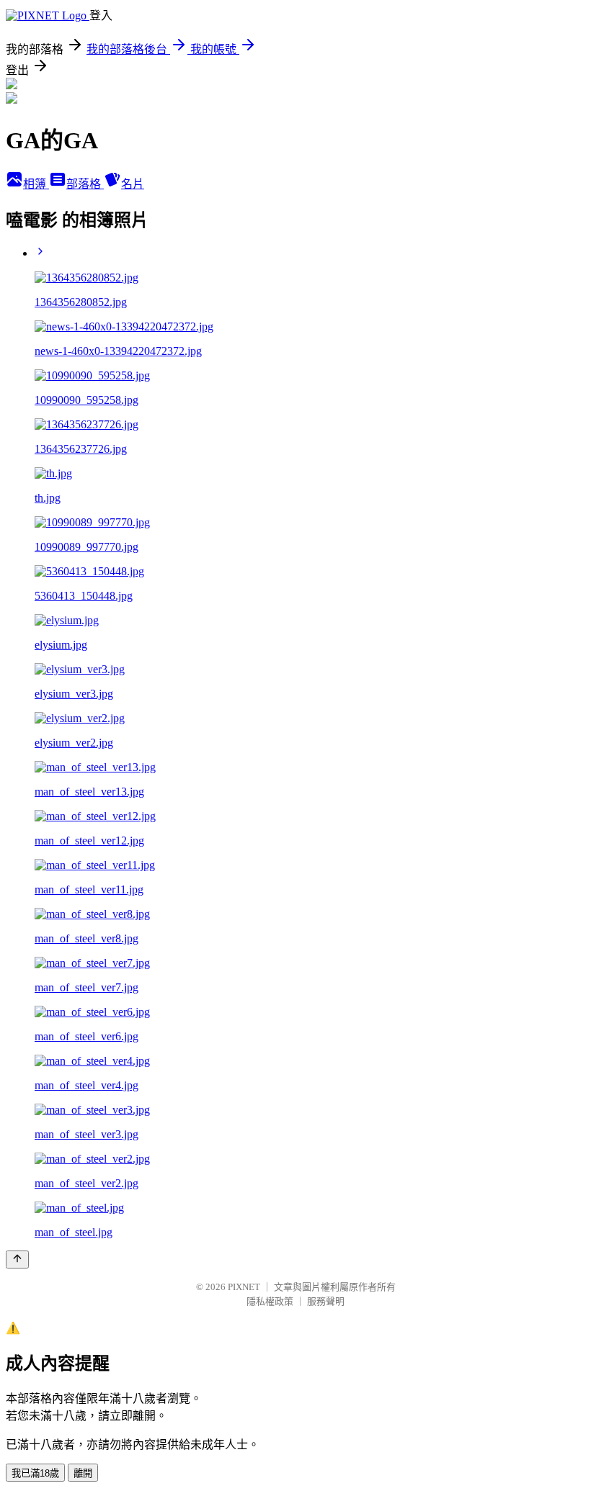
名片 (132, 184)
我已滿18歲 (35, 1473)
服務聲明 (326, 1301)
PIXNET (244, 1286)
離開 (83, 1473)
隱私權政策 (269, 1301)
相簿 (36, 184)
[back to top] (17, 1260)
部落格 (85, 184)
